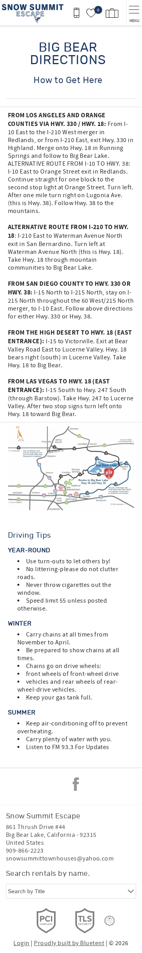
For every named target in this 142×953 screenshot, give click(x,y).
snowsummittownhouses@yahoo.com (60, 858)
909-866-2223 (25, 851)
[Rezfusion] (109, 920)
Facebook (76, 784)
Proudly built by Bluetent (69, 943)
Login (21, 943)
